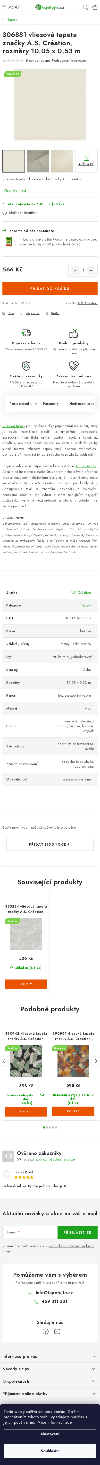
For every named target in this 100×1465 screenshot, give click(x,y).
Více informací (15, 190)
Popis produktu (21, 403)
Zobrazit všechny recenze (55, 1159)
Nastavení (50, 1434)
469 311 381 (54, 1301)
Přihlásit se (78, 1232)
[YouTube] (57, 1332)
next (96, 1061)
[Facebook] (46, 1332)
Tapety (86, 605)
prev (4, 1061)
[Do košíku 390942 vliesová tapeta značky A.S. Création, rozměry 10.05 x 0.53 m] (26, 1112)
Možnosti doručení (23, 212)
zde (68, 1422)
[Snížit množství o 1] (75, 270)
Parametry (51, 403)
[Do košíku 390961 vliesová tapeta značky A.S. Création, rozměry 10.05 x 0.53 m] (73, 1111)
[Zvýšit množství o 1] (91, 270)
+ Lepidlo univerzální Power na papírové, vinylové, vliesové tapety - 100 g (58, 242)
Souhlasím (50, 1451)
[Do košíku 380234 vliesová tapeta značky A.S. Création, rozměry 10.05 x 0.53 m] (26, 984)
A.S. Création (88, 303)
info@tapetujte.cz (54, 1293)
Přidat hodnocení (50, 844)
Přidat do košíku (50, 288)
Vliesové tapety (13, 426)
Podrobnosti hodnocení (70, 60)
